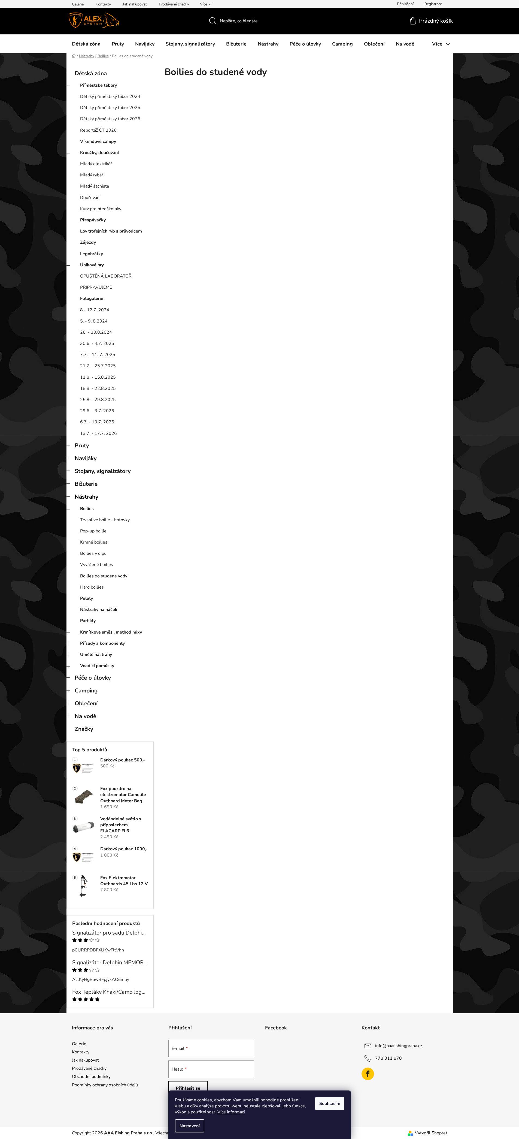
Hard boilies (92, 587)
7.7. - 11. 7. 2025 (97, 355)
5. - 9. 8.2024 (94, 321)
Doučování (90, 198)
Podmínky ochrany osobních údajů (105, 1085)
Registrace (433, 4)
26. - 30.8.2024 (96, 332)
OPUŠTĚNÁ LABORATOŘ (106, 276)
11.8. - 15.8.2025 (98, 377)
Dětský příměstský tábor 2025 (110, 108)
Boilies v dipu (93, 553)
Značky (84, 729)
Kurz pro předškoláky (100, 209)
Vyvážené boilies (96, 565)
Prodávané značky (174, 4)
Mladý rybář (91, 175)
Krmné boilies (93, 542)
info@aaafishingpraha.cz (398, 1046)
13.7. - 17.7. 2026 (98, 433)
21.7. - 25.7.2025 (98, 366)
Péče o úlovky (93, 678)
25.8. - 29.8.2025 (98, 400)
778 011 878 (388, 1058)
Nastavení (190, 1126)
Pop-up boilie (93, 531)
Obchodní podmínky (91, 1077)
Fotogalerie (91, 299)
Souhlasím (329, 1104)
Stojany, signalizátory (103, 471)
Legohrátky (91, 254)
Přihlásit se (188, 1088)
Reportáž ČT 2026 (98, 130)
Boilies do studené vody (103, 576)
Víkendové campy (98, 141)
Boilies (87, 509)
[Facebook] (368, 1074)
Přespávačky (93, 220)
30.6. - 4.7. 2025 (97, 343)
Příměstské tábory (98, 85)
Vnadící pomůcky (97, 666)
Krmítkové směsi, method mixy (111, 632)
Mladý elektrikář (96, 164)
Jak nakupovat (135, 4)
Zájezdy (88, 242)
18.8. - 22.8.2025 (98, 388)
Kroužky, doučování (99, 153)
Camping (86, 690)
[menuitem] (86, 44)
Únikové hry (92, 265)
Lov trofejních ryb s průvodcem (111, 231)
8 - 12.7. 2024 (94, 310)
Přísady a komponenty (102, 643)
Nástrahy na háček (98, 610)
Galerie (78, 4)
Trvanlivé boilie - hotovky (105, 520)
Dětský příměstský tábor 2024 (110, 97)
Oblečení (86, 703)
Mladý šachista (94, 186)
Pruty (82, 445)
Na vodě (85, 716)
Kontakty (103, 4)
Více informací (231, 1112)
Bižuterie (86, 484)
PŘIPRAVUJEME (96, 287)
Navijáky (86, 458)
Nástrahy (86, 497)
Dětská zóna (91, 73)
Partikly (88, 621)
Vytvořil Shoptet (431, 1133)
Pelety (86, 598)
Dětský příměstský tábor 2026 (110, 119)
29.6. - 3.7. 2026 (97, 411)
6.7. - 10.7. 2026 (97, 422)
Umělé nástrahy (96, 655)
